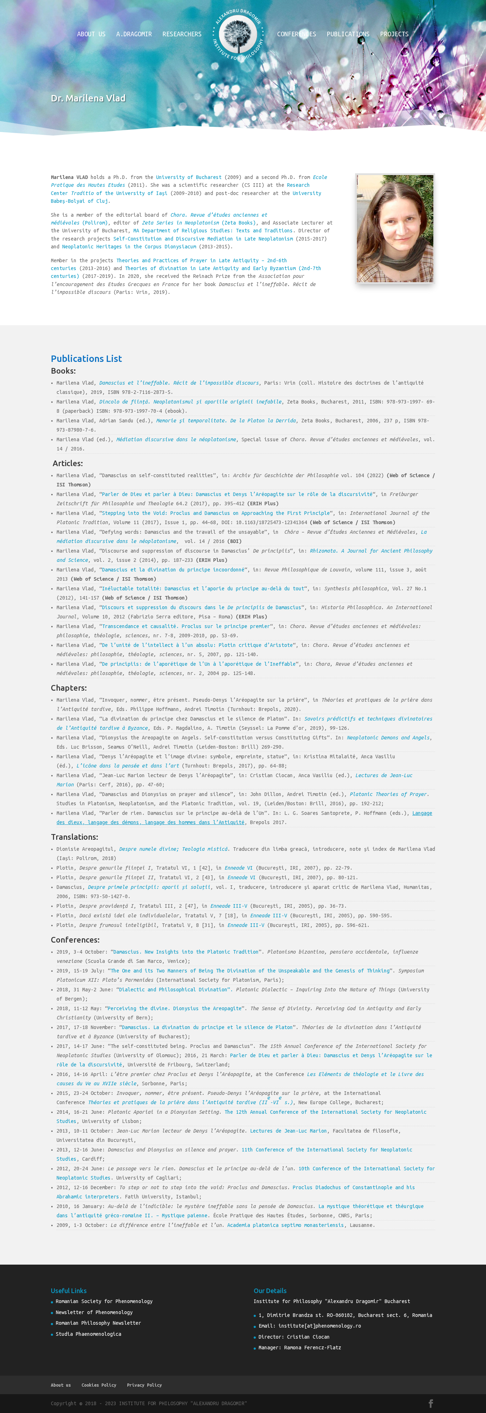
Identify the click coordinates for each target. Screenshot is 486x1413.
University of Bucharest (189, 177)
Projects (394, 34)
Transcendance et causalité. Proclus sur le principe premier (186, 626)
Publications (348, 34)
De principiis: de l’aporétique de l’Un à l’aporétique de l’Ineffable (199, 664)
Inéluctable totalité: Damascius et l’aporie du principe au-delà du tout (203, 588)
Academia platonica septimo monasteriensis (285, 1225)
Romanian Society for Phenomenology (104, 1301)
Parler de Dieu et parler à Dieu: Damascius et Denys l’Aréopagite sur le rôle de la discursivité (237, 494)
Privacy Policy (144, 1384)
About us (91, 34)
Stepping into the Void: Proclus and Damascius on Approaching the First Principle (216, 513)
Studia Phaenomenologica (88, 1334)
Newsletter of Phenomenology (94, 1312)
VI (238, 868)
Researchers (182, 34)
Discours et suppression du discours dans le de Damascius (201, 607)
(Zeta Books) (199, 223)
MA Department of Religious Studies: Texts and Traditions (213, 230)
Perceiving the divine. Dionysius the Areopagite (175, 1008)
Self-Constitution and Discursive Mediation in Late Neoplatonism (203, 239)
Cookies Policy (98, 1384)
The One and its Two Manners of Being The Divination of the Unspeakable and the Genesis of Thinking (250, 971)
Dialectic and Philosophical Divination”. (177, 989)
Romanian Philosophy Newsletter (98, 1323)
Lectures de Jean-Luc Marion (288, 1131)
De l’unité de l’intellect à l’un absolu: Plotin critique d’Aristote (197, 645)
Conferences (296, 34)
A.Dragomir (134, 34)
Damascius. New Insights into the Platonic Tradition (186, 952)
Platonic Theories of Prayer (388, 794)
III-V (228, 906)
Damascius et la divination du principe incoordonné (173, 570)
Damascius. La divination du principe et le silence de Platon (207, 1027)
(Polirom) (95, 223)
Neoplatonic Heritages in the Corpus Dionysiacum (129, 246)
